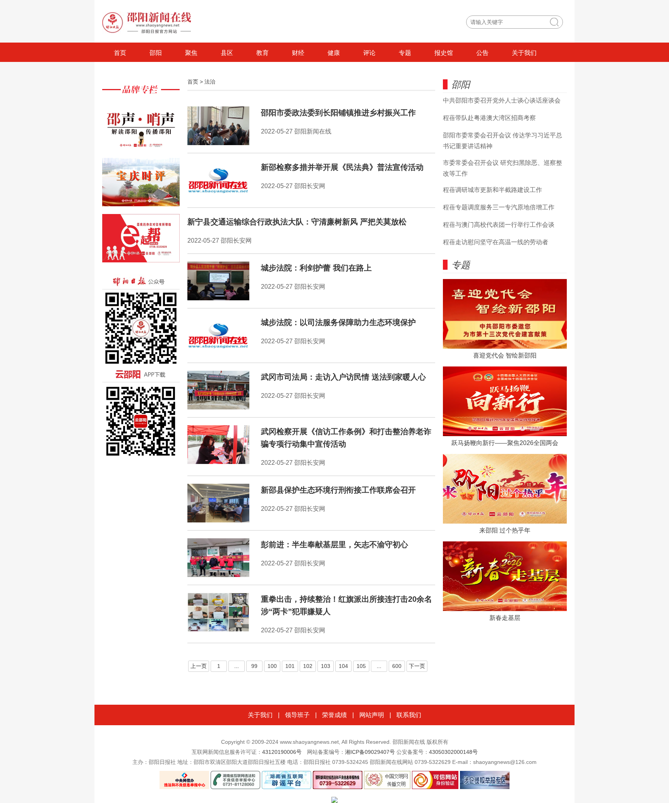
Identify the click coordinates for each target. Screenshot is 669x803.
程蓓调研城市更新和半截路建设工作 (492, 190)
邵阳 (155, 53)
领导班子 (297, 715)
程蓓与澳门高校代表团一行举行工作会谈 (498, 224)
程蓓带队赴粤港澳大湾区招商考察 (489, 118)
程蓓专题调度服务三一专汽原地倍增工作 (498, 207)
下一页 (417, 666)
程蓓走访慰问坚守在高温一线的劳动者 (495, 242)
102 (307, 666)
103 (325, 666)
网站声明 (371, 715)
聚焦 (191, 53)
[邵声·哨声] (141, 130)
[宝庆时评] (141, 186)
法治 (209, 82)
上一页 (198, 666)
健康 (334, 53)
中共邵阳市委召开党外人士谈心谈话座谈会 (502, 100)
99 (254, 666)
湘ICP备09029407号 (370, 752)
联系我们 (408, 715)
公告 (482, 53)
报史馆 (443, 53)
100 (272, 666)
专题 (405, 53)
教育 (262, 53)
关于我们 (524, 53)
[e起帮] (141, 242)
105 (361, 666)
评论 (369, 53)
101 (290, 666)
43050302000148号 (453, 752)
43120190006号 (282, 752)
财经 (298, 53)
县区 (227, 53)
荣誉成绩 (334, 715)
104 (343, 666)
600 (396, 666)
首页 (120, 53)
